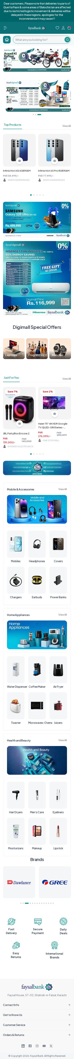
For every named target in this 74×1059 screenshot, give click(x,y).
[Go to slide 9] (41, 903)
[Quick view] (19, 160)
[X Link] (51, 1045)
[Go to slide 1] (31, 195)
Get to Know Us (12, 1015)
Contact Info (11, 1005)
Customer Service (14, 1025)
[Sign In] (63, 28)
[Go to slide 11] (46, 903)
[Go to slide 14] (53, 903)
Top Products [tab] (12, 124)
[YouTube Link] (44, 1046)
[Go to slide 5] (43, 195)
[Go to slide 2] (34, 195)
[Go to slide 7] (37, 903)
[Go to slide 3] (37, 195)
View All (66, 125)
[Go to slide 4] (40, 195)
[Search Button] (67, 39)
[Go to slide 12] (48, 903)
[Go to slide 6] (34, 903)
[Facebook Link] (30, 1046)
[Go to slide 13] (50, 903)
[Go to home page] (7, 39)
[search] (39, 39)
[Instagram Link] (37, 1046)
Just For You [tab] (11, 377)
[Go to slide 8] (39, 903)
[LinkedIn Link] (23, 1046)
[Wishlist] (57, 28)
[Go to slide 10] (44, 903)
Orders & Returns (13, 1035)
